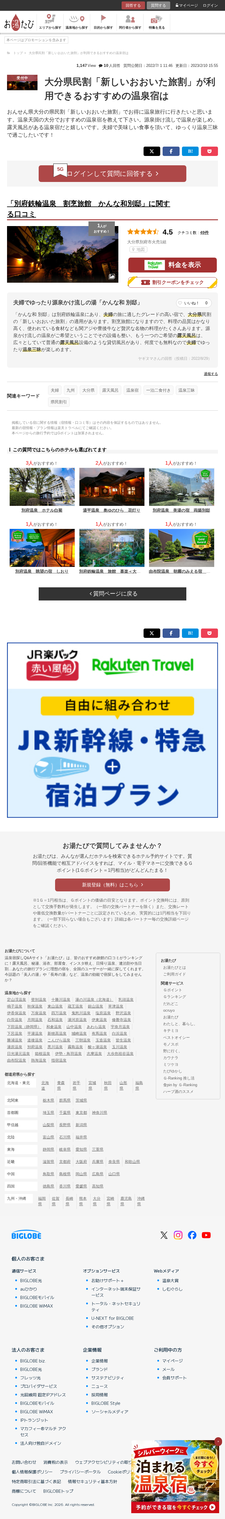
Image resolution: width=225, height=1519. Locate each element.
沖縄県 (141, 1201)
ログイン (210, 5)
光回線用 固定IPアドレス (43, 1395)
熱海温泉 (38, 1060)
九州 (71, 390)
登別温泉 (38, 999)
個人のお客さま (28, 1258)
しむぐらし (172, 1289)
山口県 (114, 1174)
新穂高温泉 (57, 1033)
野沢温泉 (123, 1013)
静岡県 (48, 1149)
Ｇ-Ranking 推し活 (179, 1078)
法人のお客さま (28, 1349)
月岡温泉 (34, 1020)
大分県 (88, 390)
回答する (133, 5)
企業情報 (92, 1349)
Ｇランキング (174, 996)
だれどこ (170, 1003)
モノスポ (170, 1044)
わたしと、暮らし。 (180, 1024)
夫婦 (55, 390)
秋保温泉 (34, 1006)
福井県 (81, 1137)
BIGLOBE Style (105, 1403)
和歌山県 (132, 1161)
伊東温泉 (99, 1020)
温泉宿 (132, 390)
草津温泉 (115, 1006)
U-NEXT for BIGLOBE (112, 1318)
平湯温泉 (34, 1033)
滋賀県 (48, 1161)
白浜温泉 (119, 1033)
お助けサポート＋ (107, 1280)
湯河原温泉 (77, 1020)
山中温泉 (74, 1027)
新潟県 (81, 1125)
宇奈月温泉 (120, 1027)
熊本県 (83, 1201)
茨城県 (81, 1100)
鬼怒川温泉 (81, 1013)
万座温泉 (38, 1013)
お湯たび (170, 1017)
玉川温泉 (119, 1047)
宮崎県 (110, 1201)
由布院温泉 (16, 1060)
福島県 (139, 1086)
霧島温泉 (75, 1047)
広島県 (97, 1174)
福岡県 (42, 1201)
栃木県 (48, 1100)
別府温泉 (34, 1047)
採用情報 (99, 1395)
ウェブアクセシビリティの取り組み (108, 1462)
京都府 (65, 1161)
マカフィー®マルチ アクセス (43, 1432)
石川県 (65, 1137)
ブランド (99, 1369)
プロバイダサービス (38, 1386)
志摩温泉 (94, 1053)
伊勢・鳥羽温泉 (68, 1053)
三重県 (97, 1149)
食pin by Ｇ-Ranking (180, 1085)
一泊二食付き (158, 390)
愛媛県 (81, 1186)
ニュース (99, 1386)
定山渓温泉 (16, 999)
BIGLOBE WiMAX (36, 1306)
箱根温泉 (42, 1053)
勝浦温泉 (14, 1040)
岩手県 (76, 1086)
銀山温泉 (95, 1006)
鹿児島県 (126, 1201)
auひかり (28, 1289)
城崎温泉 (79, 1033)
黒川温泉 (55, 1047)
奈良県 (114, 1161)
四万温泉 (59, 1013)
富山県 (48, 1137)
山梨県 (48, 1125)
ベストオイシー (176, 1037)
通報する (211, 374)
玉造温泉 (103, 1040)
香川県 (65, 1186)
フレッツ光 (30, 1378)
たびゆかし (172, 1071)
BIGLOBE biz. (33, 1361)
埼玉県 (48, 1112)
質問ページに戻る (115, 594)
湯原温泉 (14, 1047)
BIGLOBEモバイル (37, 1297)
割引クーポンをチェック (178, 282)
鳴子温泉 (14, 1006)
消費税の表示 (55, 1462)
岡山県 (81, 1174)
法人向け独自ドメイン (40, 1443)
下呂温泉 (14, 1033)
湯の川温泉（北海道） (94, 999)
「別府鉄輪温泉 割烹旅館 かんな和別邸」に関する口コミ (88, 208)
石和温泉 (55, 1020)
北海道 (45, 1086)
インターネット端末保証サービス (116, 1292)
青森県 (61, 1086)
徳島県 (48, 1186)
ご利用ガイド (174, 974)
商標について (24, 1491)
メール (168, 1369)
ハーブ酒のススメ (178, 1091)
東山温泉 (55, 1006)
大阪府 (81, 1161)
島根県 (65, 1174)
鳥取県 (48, 1174)
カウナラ (170, 1058)
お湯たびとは (174, 967)
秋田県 (108, 1086)
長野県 (65, 1125)
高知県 (97, 1186)
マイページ (188, 5)
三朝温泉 (83, 1040)
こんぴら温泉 (58, 1040)
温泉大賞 (170, 1280)
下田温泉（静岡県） (24, 1027)
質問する (158, 5)
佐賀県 (55, 1201)
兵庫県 (97, 1161)
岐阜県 (65, 1149)
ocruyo (169, 1010)
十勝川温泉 (60, 999)
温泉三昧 (186, 390)
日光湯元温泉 (18, 1053)
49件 (204, 232)
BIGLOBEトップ (58, 1491)
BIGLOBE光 (31, 1280)
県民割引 (59, 402)
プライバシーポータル (80, 1472)
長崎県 (69, 1201)
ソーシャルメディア (109, 1411)
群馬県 (65, 1100)
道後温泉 (34, 1040)
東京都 (81, 1112)
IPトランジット (34, 1420)
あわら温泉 (96, 1027)
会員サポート (174, 1378)
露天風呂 (110, 390)
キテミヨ (170, 1030)
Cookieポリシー (123, 1472)
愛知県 (81, 1149)
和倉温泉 (54, 1027)
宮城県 (92, 1086)
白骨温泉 (14, 1020)
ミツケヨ (170, 1064)
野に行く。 (172, 1051)
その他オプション (107, 1326)
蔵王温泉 (75, 1006)
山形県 (123, 1086)
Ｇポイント (172, 990)
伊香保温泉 (16, 1013)
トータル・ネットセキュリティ (116, 1307)
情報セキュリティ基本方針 (92, 1481)
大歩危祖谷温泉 (120, 1053)
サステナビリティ (107, 1378)
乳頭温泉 (126, 999)
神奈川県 (99, 1112)
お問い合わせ (24, 1462)
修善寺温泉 (121, 1020)
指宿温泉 (59, 1060)
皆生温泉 (123, 1040)
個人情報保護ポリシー (32, 1472)
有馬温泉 (99, 1033)
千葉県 (65, 1112)
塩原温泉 (103, 1013)
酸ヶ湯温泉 (97, 1047)
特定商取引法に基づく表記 (36, 1481)
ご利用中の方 (168, 1349)
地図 (140, 249)
